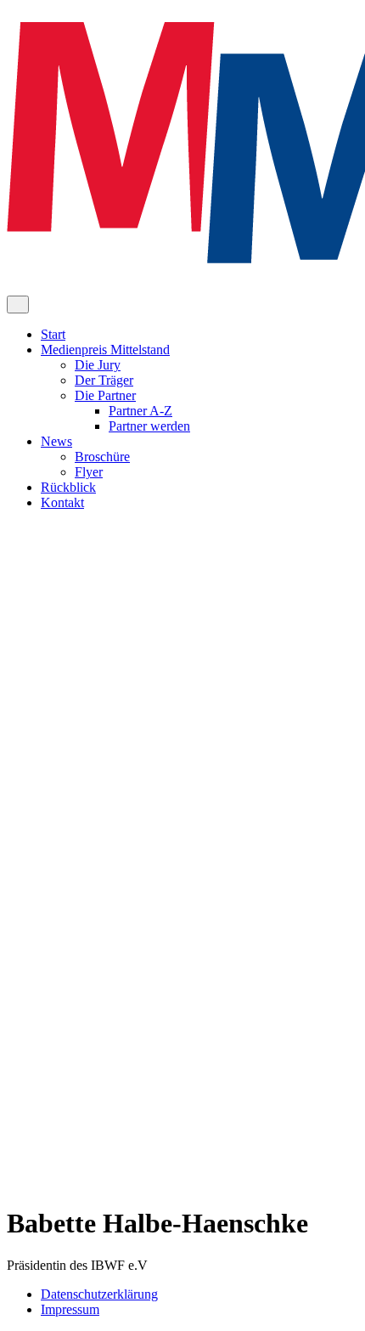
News (56, 441)
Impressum (70, 1309)
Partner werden (149, 426)
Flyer (89, 472)
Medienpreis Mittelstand (105, 349)
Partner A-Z (140, 410)
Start (53, 334)
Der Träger (104, 380)
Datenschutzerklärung (99, 1294)
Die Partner (105, 395)
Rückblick (68, 487)
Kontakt (62, 502)
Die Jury (98, 365)
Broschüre (102, 456)
